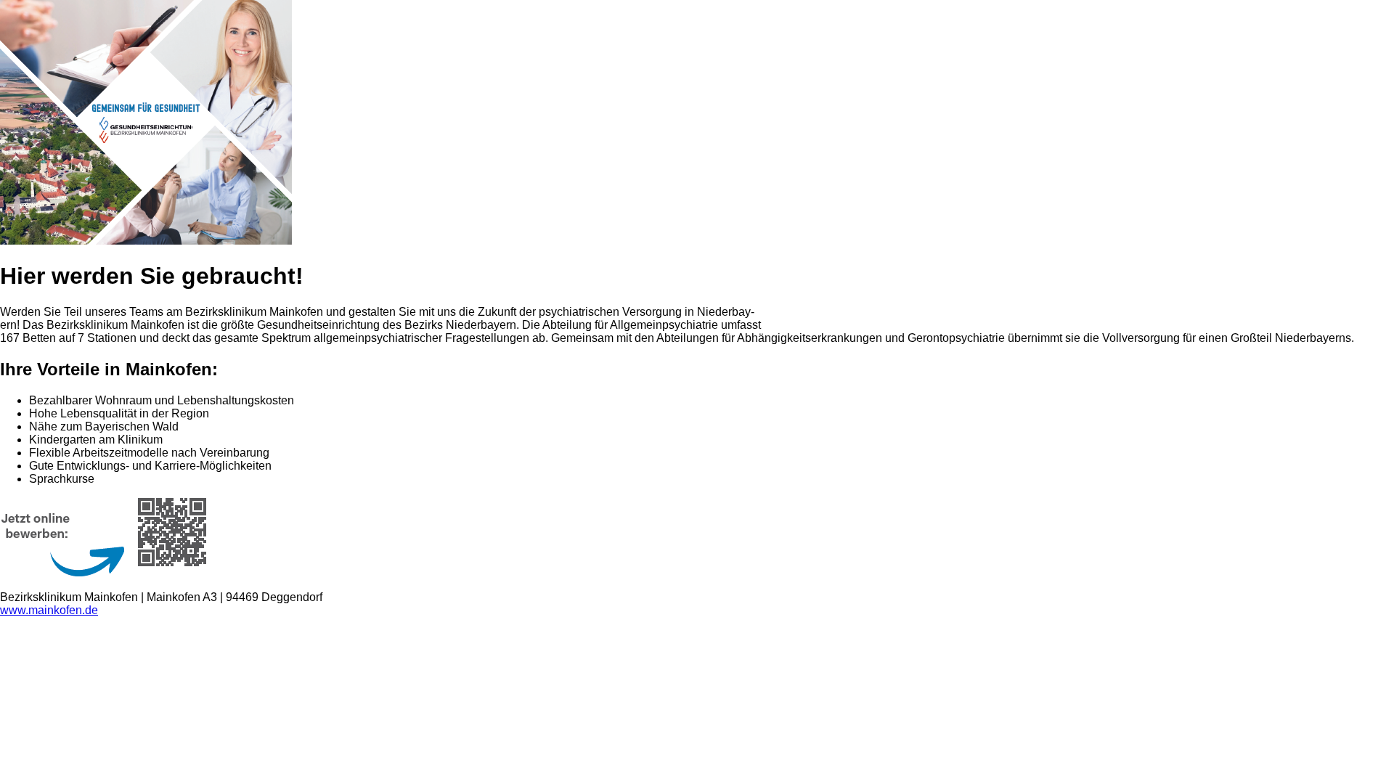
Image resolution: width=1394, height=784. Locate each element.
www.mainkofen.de (49, 610)
